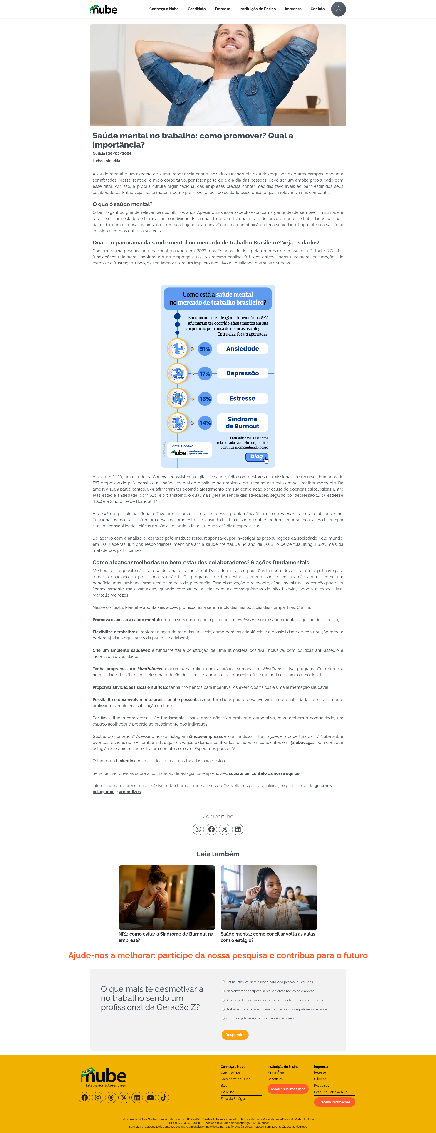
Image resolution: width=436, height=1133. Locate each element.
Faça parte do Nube (235, 1079)
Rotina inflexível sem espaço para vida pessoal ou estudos (269, 982)
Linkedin (125, 760)
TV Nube (227, 1092)
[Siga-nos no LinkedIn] (137, 1097)
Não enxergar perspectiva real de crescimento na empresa (270, 991)
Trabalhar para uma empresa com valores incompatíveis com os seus (278, 1009)
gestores (324, 785)
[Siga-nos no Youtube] (150, 1097)
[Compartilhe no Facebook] (211, 829)
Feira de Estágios (233, 1099)
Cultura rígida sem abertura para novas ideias (260, 1018)
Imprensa (293, 9)
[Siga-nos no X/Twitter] (124, 1097)
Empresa (222, 9)
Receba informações (335, 1102)
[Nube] (117, 9)
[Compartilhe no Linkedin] (237, 829)
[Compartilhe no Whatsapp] (198, 829)
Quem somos (230, 1072)
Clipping (320, 1079)
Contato (318, 9)
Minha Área (276, 1072)
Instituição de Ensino (257, 9)
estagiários (103, 791)
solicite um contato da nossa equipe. (264, 773)
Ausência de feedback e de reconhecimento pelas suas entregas (274, 1000)
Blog (224, 1085)
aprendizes (130, 791)
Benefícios (275, 1079)
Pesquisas (321, 1085)
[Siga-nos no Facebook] (84, 1097)
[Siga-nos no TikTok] (163, 1097)
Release (320, 1072)
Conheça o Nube (164, 9)
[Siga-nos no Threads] (110, 1097)
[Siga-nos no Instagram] (97, 1097)
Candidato (197, 9)
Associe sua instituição (288, 1089)
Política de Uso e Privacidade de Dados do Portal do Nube (277, 1119)
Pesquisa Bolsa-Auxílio (330, 1092)
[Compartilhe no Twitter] (224, 829)
